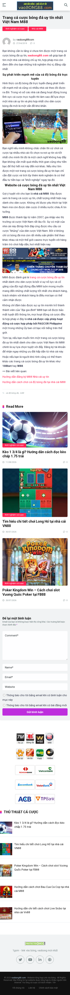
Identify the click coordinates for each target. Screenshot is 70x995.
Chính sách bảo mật (48, 988)
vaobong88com (25, 39)
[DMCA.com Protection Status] (35, 944)
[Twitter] (20, 960)
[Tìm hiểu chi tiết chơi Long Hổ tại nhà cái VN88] (35, 492)
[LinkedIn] (40, 960)
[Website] (50, 960)
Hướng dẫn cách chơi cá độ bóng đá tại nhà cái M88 (34, 382)
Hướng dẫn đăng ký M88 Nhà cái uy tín (25, 376)
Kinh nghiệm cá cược (15, 29)
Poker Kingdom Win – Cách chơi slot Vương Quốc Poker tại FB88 (31, 592)
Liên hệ (31, 988)
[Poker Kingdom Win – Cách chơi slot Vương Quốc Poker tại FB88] (35, 562)
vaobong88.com (38, 55)
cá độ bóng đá (12, 393)
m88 (22, 393)
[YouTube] (30, 960)
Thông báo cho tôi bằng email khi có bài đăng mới (36, 705)
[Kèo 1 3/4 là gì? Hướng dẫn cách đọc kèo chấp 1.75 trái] (35, 429)
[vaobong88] (35, 5)
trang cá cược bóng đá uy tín (47, 277)
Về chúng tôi (18, 988)
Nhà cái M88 (37, 29)
